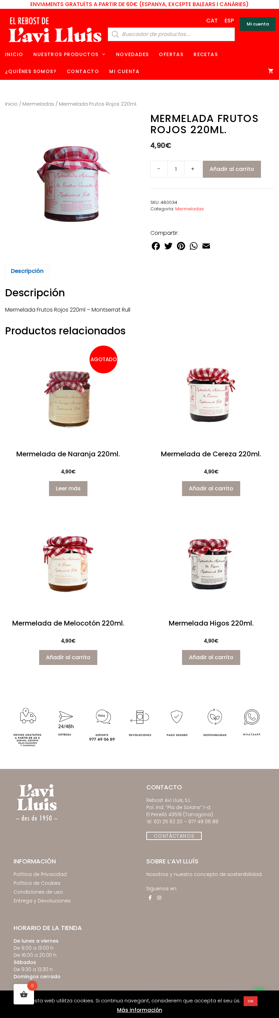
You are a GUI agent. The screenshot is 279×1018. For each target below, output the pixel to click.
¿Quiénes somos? (30, 71)
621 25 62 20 (168, 821)
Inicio (14, 54)
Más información (139, 1010)
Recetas (206, 54)
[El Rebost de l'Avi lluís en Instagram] (159, 897)
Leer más (68, 488)
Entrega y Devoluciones (42, 900)
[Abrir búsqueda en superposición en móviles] (171, 34)
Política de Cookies (37, 883)
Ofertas (171, 54)
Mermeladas (38, 104)
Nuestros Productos (65, 54)
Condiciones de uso (38, 892)
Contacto (83, 71)
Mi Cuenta (124, 71)
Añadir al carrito (232, 169)
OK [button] (250, 1001)
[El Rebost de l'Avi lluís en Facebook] (150, 897)
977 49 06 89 (203, 821)
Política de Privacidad (40, 874)
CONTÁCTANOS (174, 835)
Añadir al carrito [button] (211, 488)
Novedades (132, 54)
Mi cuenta (258, 24)
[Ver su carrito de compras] (271, 71)
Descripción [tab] (27, 271)
